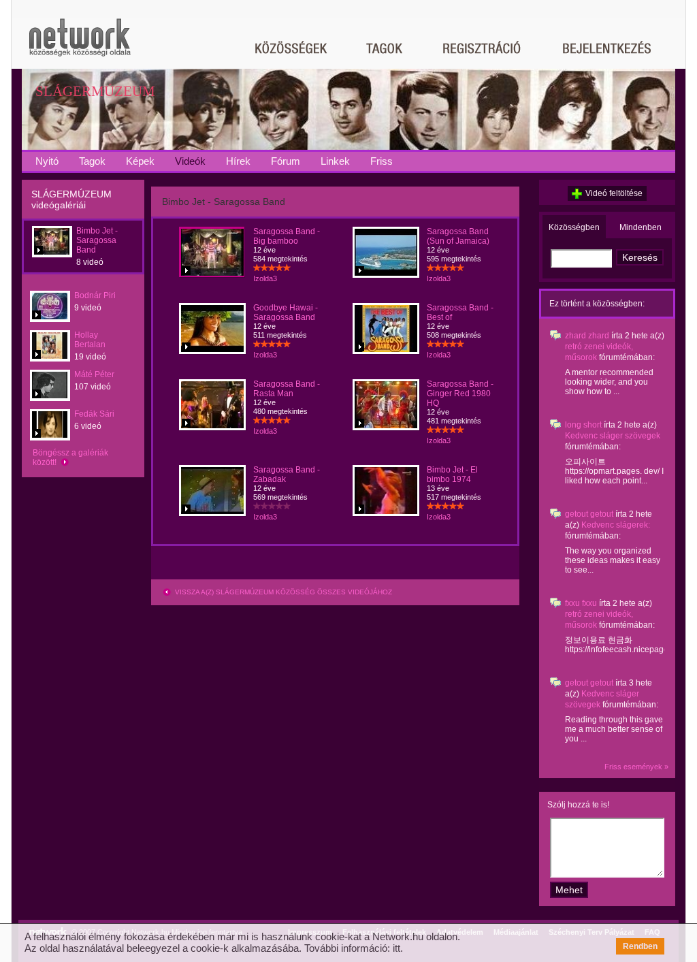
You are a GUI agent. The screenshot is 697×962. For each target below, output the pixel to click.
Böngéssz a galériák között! (70, 457)
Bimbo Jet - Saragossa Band (97, 240)
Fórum (285, 161)
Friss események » (636, 767)
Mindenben (640, 227)
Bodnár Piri (95, 295)
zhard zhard (587, 335)
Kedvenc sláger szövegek (612, 435)
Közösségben (574, 227)
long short (583, 425)
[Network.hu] (79, 43)
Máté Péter (94, 374)
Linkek (335, 161)
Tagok (92, 161)
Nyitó (47, 161)
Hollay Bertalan (90, 339)
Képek (140, 161)
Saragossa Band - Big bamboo (286, 236)
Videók (190, 161)
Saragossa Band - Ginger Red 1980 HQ (460, 393)
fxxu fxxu (581, 603)
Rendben (640, 946)
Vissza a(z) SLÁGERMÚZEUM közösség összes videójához (282, 592)
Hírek (238, 161)
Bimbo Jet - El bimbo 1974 (452, 474)
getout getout (589, 514)
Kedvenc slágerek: (615, 525)
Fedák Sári (94, 414)
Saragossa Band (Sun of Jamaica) (458, 236)
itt (396, 948)
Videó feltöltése (614, 193)
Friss (381, 161)
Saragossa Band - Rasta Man (286, 388)
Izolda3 (265, 278)
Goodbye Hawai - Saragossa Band (285, 312)
